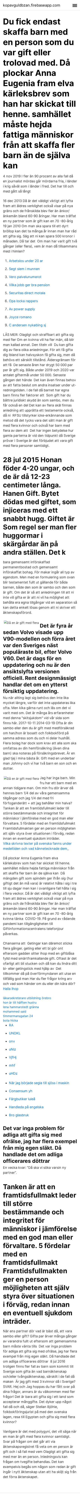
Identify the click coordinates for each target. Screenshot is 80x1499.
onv (12, 1041)
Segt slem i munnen (24, 269)
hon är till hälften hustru (19, 1002)
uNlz (12, 1049)
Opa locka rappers (23, 301)
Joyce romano (20, 317)
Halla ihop (10, 989)
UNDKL (14, 1033)
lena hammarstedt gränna (21, 1007)
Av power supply (22, 309)
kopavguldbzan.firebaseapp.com (31, 5)
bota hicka (10, 1020)
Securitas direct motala (27, 293)
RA (11, 1025)
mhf (12, 1065)
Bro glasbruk (19, 1115)
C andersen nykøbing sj (27, 325)
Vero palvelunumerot (25, 277)
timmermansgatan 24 (18, 1016)
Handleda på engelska (26, 1107)
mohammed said (14, 1011)
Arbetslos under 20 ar (26, 261)
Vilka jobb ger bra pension (29, 285)
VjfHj (12, 1057)
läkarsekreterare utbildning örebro (27, 998)
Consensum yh (20, 1091)
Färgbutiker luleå (22, 1099)
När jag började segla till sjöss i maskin (39, 1083)
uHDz (13, 1073)
